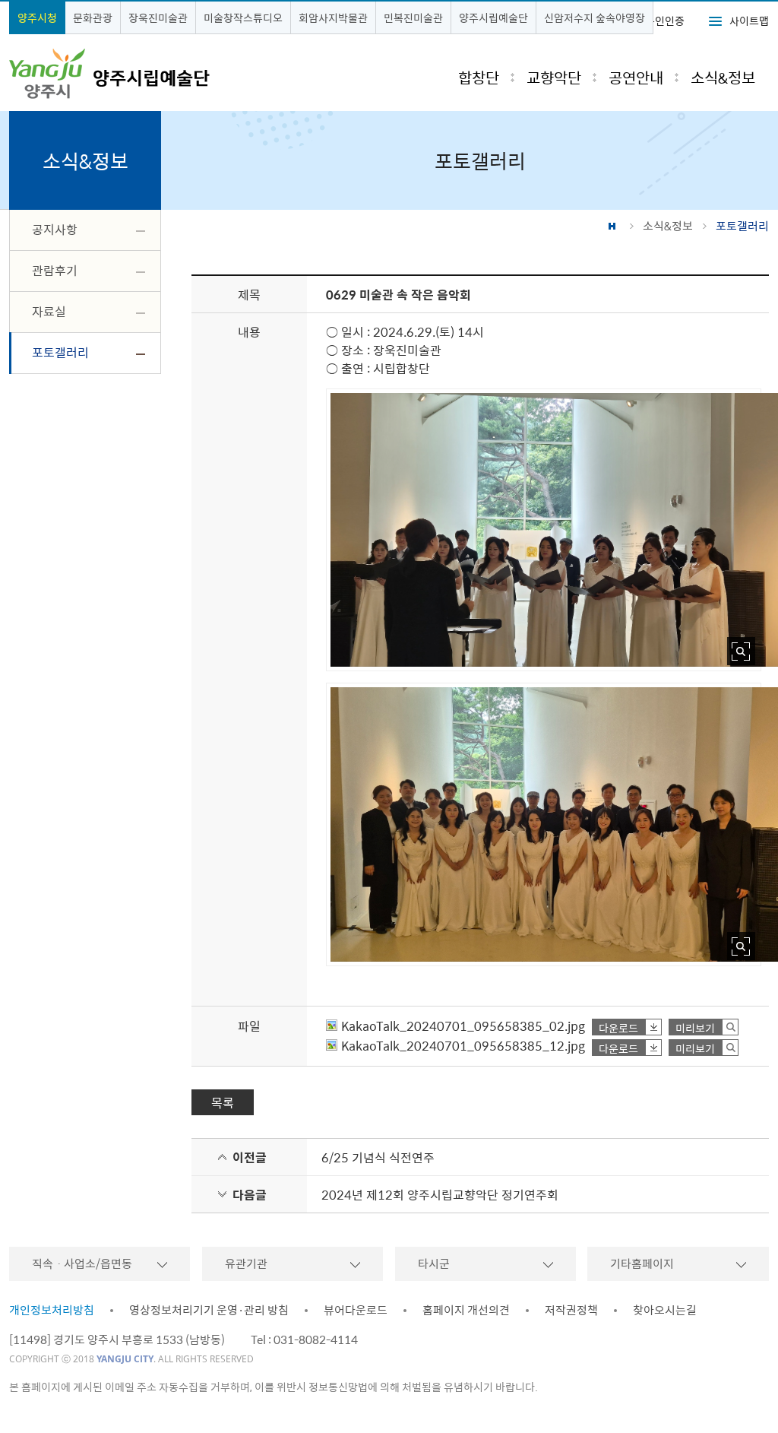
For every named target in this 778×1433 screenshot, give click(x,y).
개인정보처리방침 (51, 1309)
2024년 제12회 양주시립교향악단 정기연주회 (439, 1194)
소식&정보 (668, 225)
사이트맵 (749, 20)
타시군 (434, 1263)
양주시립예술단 (493, 17)
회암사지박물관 (333, 17)
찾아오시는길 (665, 1309)
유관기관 (246, 1263)
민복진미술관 (413, 17)
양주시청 (37, 17)
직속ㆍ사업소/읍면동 (82, 1263)
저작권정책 (571, 1309)
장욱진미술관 (158, 17)
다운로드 (618, 1027)
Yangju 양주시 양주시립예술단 (109, 73)
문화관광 (92, 17)
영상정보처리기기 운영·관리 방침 (209, 1309)
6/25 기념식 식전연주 (378, 1157)
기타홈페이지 (642, 1263)
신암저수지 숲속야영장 (594, 17)
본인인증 (665, 20)
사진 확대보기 (741, 651)
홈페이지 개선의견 (466, 1309)
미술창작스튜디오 (243, 17)
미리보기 (695, 1027)
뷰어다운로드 (355, 1309)
